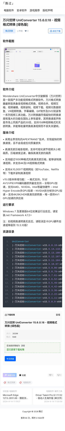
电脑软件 (9, 10)
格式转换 (9, 31)
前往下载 (56, 31)
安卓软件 (22, 10)
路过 (40, 411)
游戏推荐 (35, 10)
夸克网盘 (10, 359)
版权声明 (48, 10)
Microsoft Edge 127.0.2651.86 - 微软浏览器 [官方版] (15, 398)
